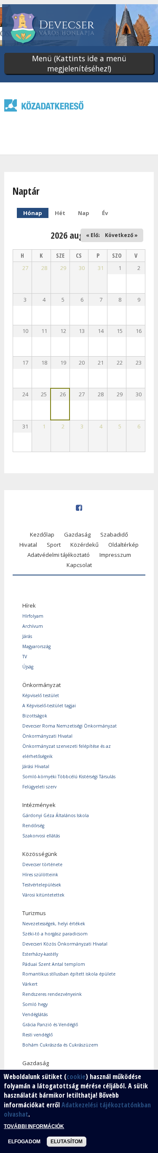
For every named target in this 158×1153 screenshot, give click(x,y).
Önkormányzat (41, 685)
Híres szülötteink (40, 875)
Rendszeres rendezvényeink (52, 994)
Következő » (121, 235)
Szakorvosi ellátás (41, 836)
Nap (83, 213)
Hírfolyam (32, 616)
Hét (60, 213)
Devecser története (42, 864)
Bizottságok (34, 716)
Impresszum (115, 555)
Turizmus (34, 913)
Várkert (29, 984)
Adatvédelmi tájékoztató (58, 555)
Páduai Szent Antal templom (53, 964)
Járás (27, 636)
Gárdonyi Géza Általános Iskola (55, 815)
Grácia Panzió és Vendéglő (50, 1025)
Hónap (35, 213)
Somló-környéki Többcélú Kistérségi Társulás (68, 777)
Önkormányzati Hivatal (47, 736)
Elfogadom (24, 1142)
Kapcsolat (79, 565)
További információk (34, 1126)
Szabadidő (114, 534)
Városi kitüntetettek (43, 895)
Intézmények (39, 805)
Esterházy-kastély (40, 954)
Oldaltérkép (123, 544)
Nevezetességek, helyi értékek (53, 924)
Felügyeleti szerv (39, 787)
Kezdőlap (42, 534)
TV (24, 657)
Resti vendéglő (37, 1035)
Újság (27, 667)
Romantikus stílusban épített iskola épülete (68, 974)
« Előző (95, 235)
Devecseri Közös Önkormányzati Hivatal (64, 944)
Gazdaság (77, 534)
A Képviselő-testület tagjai (49, 706)
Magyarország (36, 646)
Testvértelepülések (41, 885)
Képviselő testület (40, 695)
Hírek (29, 605)
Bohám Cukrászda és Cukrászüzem (60, 1045)
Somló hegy (35, 1004)
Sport (54, 544)
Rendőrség (33, 826)
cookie (76, 1076)
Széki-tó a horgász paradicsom (55, 934)
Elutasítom (67, 1142)
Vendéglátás (35, 1014)
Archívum (32, 626)
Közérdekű (84, 544)
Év (105, 213)
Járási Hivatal (35, 766)
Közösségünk (39, 854)
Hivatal (28, 544)
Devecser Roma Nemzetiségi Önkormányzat (69, 726)
